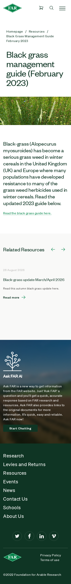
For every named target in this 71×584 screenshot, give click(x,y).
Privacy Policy (50, 555)
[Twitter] (17, 536)
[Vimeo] (54, 536)
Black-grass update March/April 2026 (33, 279)
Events (10, 481)
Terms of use (49, 560)
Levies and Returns (24, 464)
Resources (15, 473)
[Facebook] (29, 536)
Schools (12, 507)
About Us (13, 516)
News (9, 490)
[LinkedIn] (41, 536)
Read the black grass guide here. (27, 213)
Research (13, 455)
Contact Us (15, 499)
